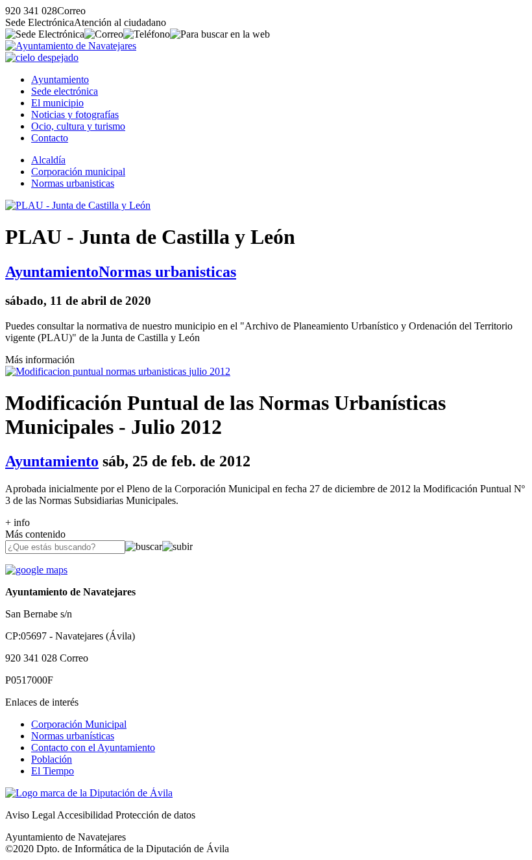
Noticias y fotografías (75, 114)
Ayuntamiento (60, 79)
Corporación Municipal (79, 724)
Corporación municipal (78, 171)
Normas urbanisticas (72, 183)
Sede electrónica (64, 91)
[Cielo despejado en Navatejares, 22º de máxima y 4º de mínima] (42, 57)
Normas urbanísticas (72, 735)
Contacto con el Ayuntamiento (93, 747)
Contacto (49, 137)
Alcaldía (48, 159)
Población (51, 759)
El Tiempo (52, 770)
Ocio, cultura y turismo (78, 126)
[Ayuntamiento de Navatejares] (70, 45)
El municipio (57, 102)
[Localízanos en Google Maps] (36, 569)
